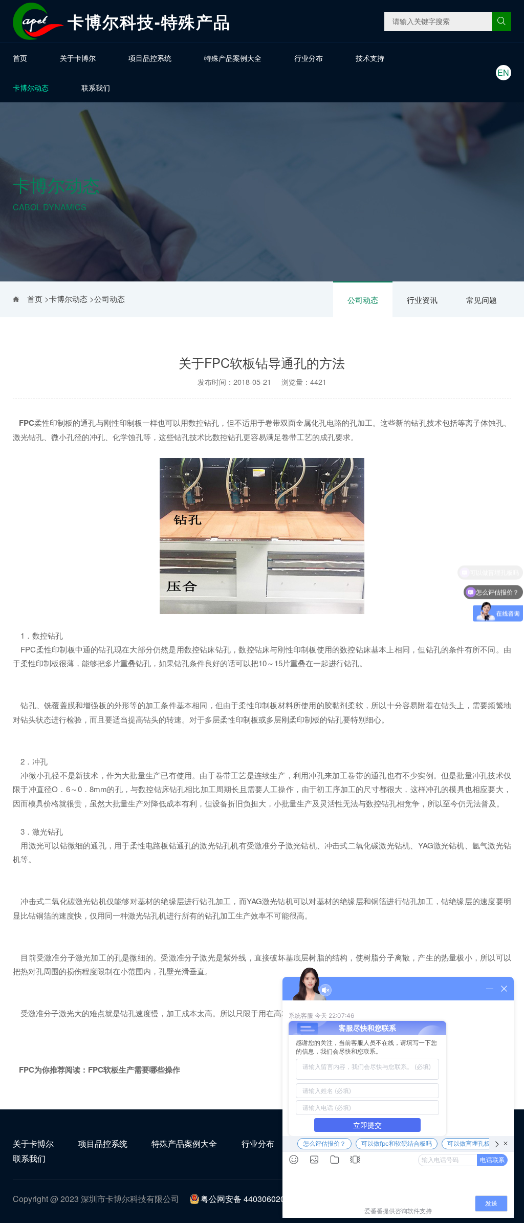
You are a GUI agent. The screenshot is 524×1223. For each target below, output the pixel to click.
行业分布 (308, 58)
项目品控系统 (149, 58)
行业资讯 (422, 299)
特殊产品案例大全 (232, 58)
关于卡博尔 (78, 58)
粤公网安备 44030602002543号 (258, 1199)
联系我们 (95, 87)
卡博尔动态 (31, 87)
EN (503, 72)
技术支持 (370, 58)
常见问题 (481, 299)
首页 (20, 58)
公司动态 (362, 299)
